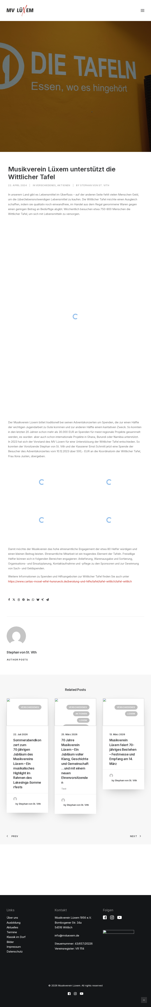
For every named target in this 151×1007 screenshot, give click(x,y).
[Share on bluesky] (38, 599)
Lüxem (83, 720)
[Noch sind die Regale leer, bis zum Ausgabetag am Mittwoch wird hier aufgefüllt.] (109, 520)
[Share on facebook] (9, 599)
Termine (12, 932)
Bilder (10, 942)
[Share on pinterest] (23, 599)
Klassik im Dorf (16, 937)
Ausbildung (13, 922)
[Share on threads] (18, 599)
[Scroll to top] (144, 999)
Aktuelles (12, 927)
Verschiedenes (46, 185)
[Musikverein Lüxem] (20, 10)
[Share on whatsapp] (33, 599)
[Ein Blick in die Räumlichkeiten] (41, 482)
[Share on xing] (42, 599)
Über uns (12, 917)
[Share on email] (47, 599)
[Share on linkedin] (28, 599)
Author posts (17, 659)
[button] (142, 10)
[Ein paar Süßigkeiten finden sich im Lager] (109, 482)
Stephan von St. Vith (94, 185)
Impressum (14, 946)
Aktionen (63, 185)
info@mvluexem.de (67, 935)
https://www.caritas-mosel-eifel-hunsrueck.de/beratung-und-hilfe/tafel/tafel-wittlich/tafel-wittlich (70, 581)
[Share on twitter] (14, 599)
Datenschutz (15, 951)
